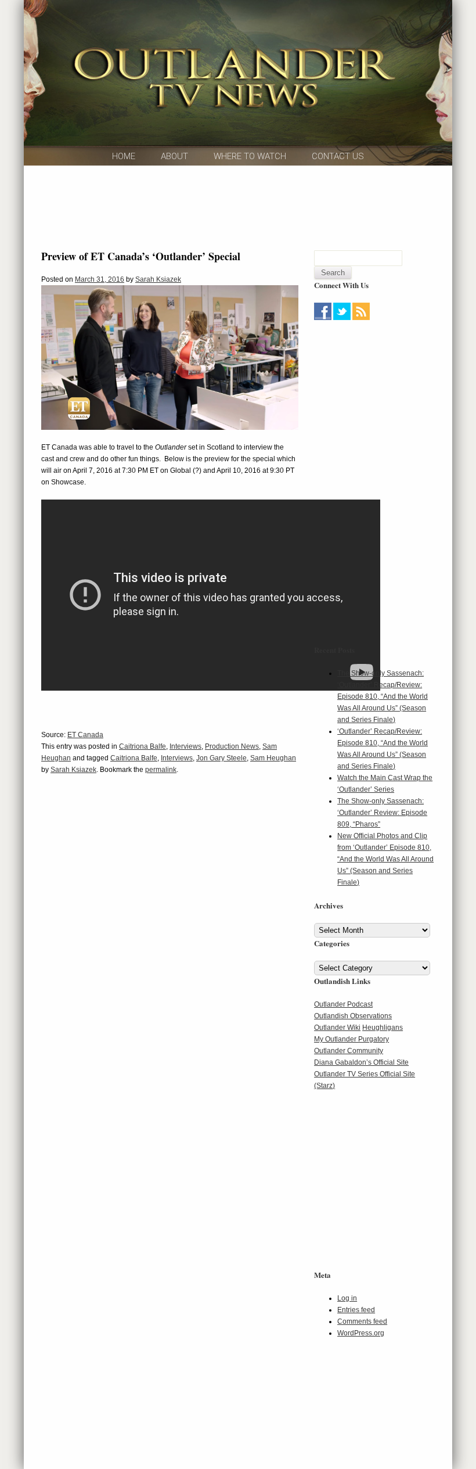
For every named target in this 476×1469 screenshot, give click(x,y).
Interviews (185, 746)
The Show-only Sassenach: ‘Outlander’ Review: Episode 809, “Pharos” (382, 812)
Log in (347, 1298)
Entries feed (356, 1310)
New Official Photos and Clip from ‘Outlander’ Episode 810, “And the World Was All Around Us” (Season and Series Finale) (385, 859)
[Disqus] (169, 961)
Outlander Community (348, 1051)
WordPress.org (360, 1333)
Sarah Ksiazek (158, 279)
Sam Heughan (273, 758)
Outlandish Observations (353, 1016)
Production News (232, 746)
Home (123, 156)
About (174, 156)
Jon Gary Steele (221, 758)
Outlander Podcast (343, 1004)
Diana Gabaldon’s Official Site (361, 1062)
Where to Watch (250, 156)
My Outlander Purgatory (351, 1039)
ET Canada (85, 735)
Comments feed (362, 1321)
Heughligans (382, 1027)
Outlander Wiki (337, 1027)
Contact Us (338, 156)
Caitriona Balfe (142, 746)
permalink (160, 770)
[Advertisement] (252, 206)
